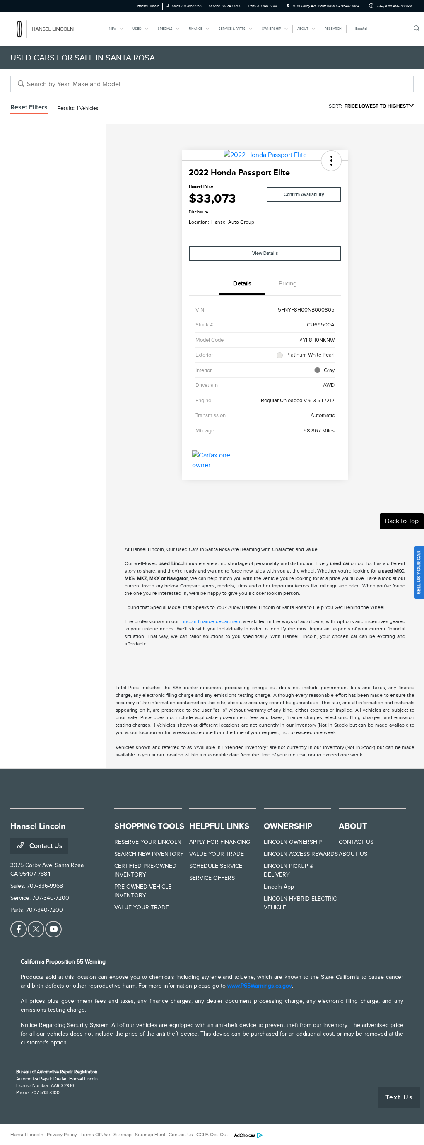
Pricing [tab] (288, 283)
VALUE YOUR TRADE (141, 907)
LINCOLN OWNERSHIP (293, 842)
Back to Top (402, 521)
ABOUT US (353, 854)
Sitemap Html (150, 1135)
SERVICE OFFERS (212, 878)
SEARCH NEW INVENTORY (149, 854)
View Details (265, 253)
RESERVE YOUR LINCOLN (147, 842)
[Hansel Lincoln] (47, 28)
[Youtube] (53, 929)
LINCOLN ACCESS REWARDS (301, 854)
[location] (288, 6)
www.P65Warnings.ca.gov (259, 986)
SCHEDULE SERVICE (215, 866)
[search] (417, 29)
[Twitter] (36, 929)
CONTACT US (356, 842)
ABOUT (353, 826)
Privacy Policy (62, 1135)
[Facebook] (18, 929)
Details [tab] (242, 283)
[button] (331, 160)
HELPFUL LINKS (219, 826)
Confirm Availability (304, 194)
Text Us (399, 1097)
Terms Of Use (95, 1135)
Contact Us (45, 846)
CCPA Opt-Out (212, 1135)
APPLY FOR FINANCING (219, 842)
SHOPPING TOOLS (149, 826)
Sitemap (122, 1135)
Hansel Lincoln (26, 1135)
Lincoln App (279, 887)
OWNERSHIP (288, 826)
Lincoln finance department (211, 621)
